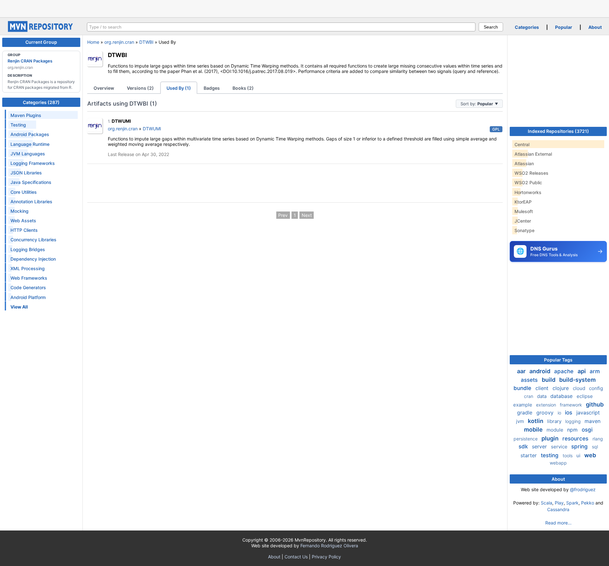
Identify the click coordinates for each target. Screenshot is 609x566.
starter (529, 455)
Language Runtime (29, 144)
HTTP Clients (24, 230)
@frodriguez (583, 489)
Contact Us (296, 556)
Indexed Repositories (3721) (558, 131)
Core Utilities (23, 192)
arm (595, 371)
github (595, 404)
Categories (527, 27)
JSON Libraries (26, 172)
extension (546, 404)
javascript (588, 412)
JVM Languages (27, 153)
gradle (525, 412)
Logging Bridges (27, 249)
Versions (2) (140, 88)
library (555, 421)
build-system (577, 379)
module (556, 430)
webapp (558, 462)
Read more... (558, 522)
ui (579, 455)
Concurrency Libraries (33, 239)
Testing (18, 124)
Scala (546, 502)
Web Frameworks (28, 278)
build (549, 379)
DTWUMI (121, 121)
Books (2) (243, 88)
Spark (572, 502)
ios (569, 412)
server (540, 446)
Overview (104, 88)
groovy (545, 412)
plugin (550, 438)
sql (595, 446)
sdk (524, 446)
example (523, 405)
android (540, 371)
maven (592, 421)
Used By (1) (179, 88)
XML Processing (27, 268)
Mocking (19, 211)
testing (550, 455)
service (560, 447)
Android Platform (28, 297)
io (560, 412)
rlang (598, 438)
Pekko (587, 502)
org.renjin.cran (119, 42)
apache (564, 371)
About (595, 27)
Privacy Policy (326, 556)
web (590, 455)
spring (580, 446)
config (596, 388)
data (542, 396)
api (582, 371)
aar (522, 371)
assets (530, 380)
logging (573, 421)
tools (568, 455)
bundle (523, 388)
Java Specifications (30, 182)
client (542, 388)
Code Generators (28, 287)
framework (571, 404)
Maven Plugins (25, 115)
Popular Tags (558, 359)
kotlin (536, 421)
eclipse (585, 396)
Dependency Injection (33, 259)
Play (559, 502)
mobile (534, 429)
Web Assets (23, 220)
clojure (561, 388)
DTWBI (146, 42)
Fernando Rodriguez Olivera (329, 545)
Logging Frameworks (32, 163)
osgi (587, 429)
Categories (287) (41, 102)
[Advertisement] (304, 8)
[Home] (41, 30)
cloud (579, 388)
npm (573, 429)
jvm (520, 421)
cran (529, 396)
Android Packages (29, 134)
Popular (563, 27)
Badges (212, 88)
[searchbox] (281, 27)
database (562, 396)
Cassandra (558, 509)
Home (93, 42)
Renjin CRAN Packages (30, 60)
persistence (526, 438)
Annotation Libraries (31, 201)
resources (576, 438)
